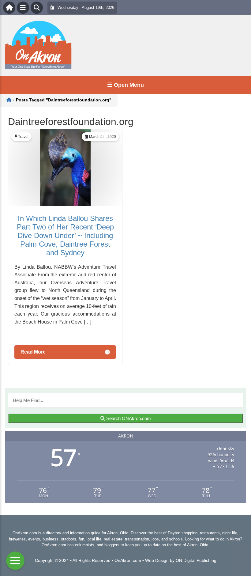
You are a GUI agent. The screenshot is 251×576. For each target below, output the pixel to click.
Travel (23, 137)
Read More (33, 351)
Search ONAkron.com (128, 418)
